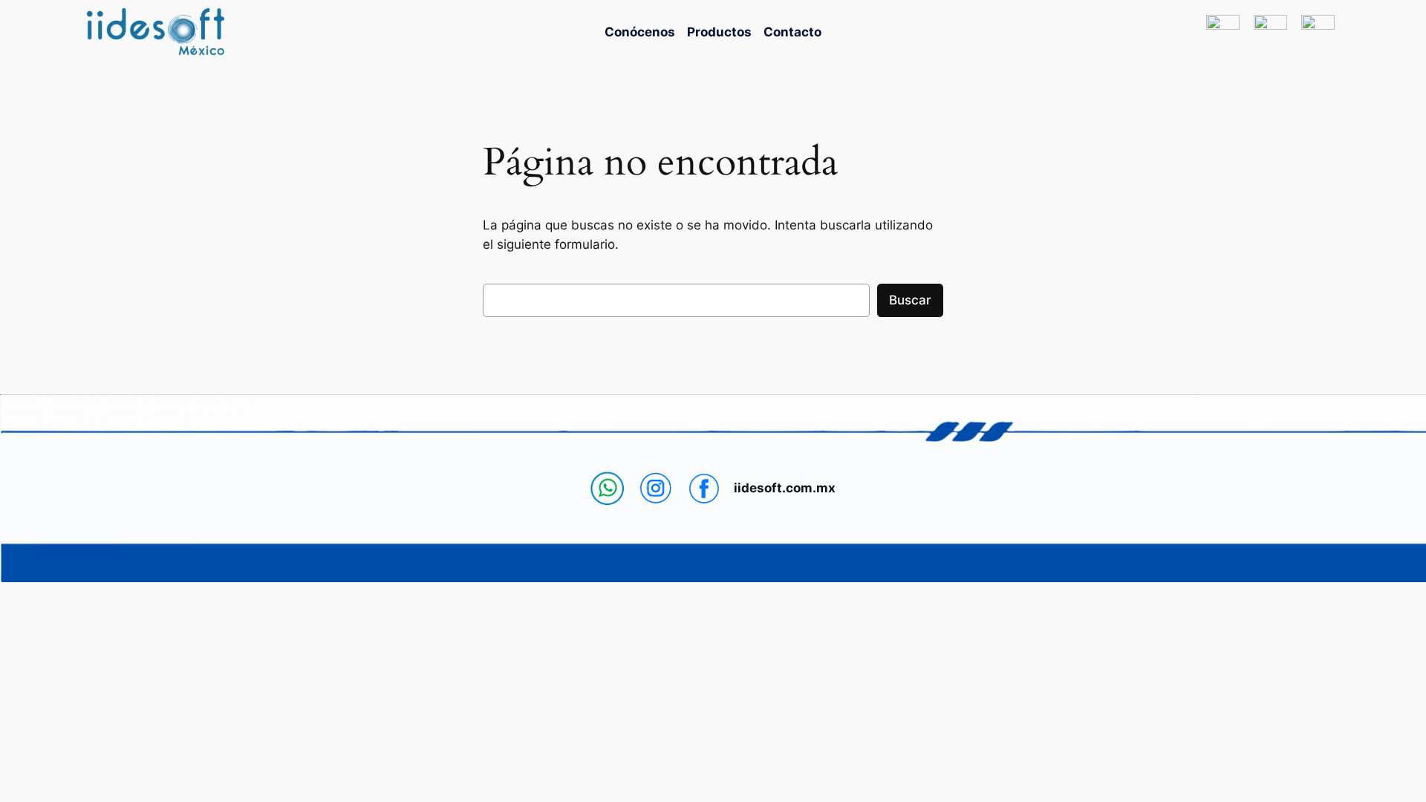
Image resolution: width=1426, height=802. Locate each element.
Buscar (910, 300)
